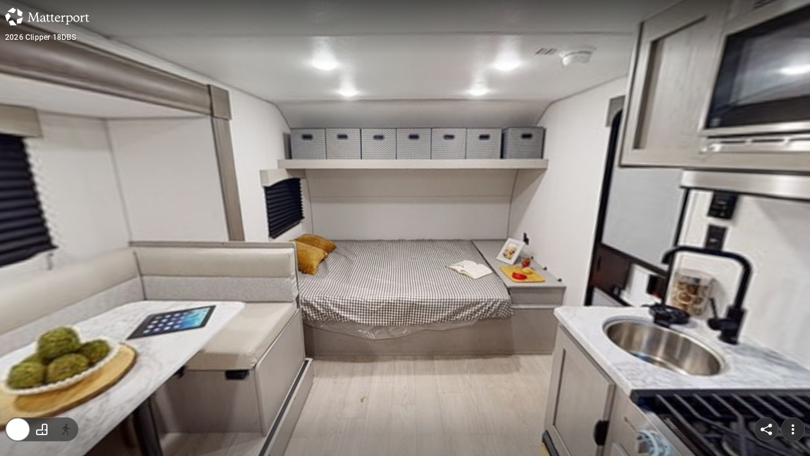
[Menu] (793, 429)
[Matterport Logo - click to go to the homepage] (47, 16)
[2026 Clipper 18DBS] (405, 228)
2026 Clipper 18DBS (41, 37)
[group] (41, 429)
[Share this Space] (766, 429)
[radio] (18, 429)
